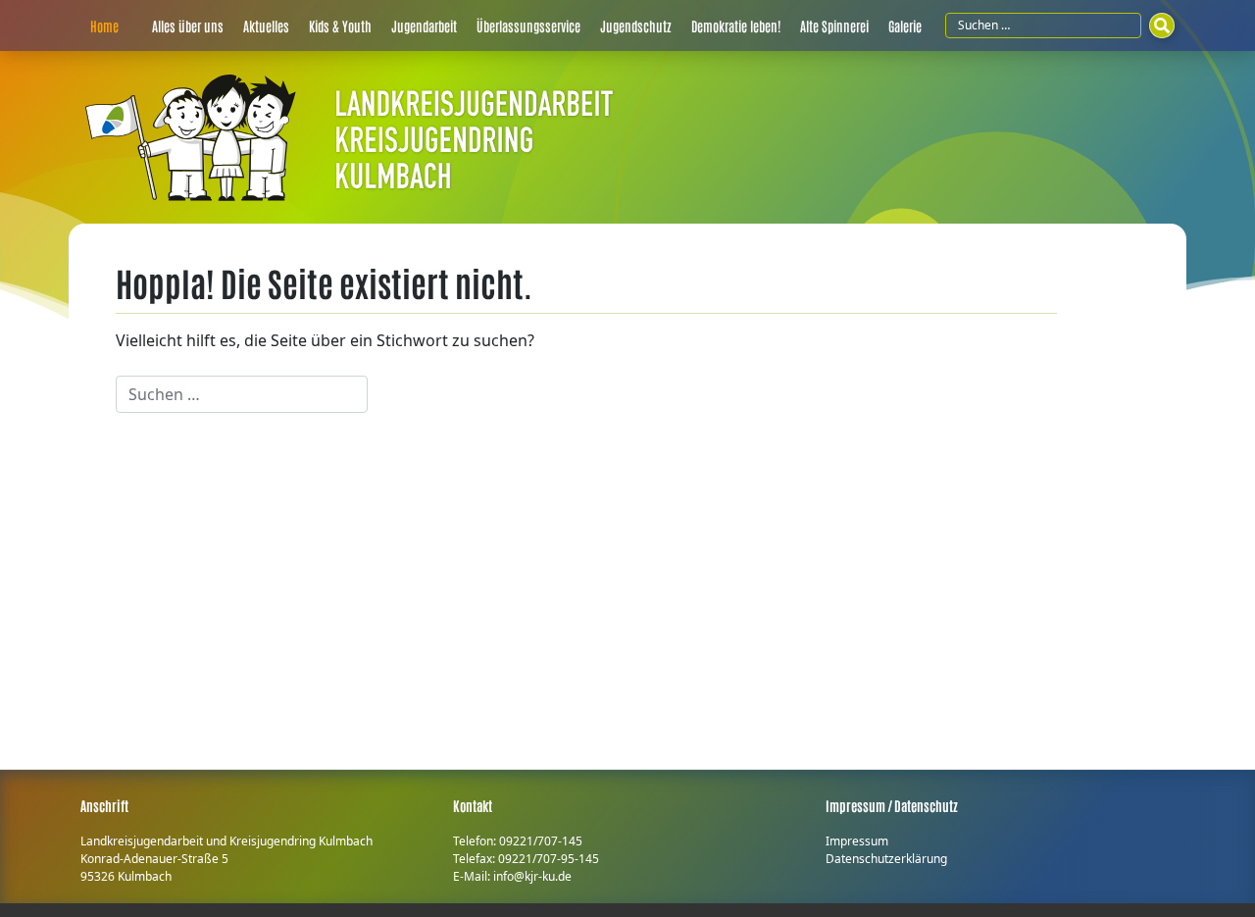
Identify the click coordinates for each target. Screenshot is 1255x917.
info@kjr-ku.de (532, 876)
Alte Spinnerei (834, 25)
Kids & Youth (340, 25)
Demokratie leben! (735, 25)
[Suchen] (1162, 25)
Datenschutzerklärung (886, 858)
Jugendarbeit (424, 25)
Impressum (857, 841)
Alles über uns (188, 25)
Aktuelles (266, 25)
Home (104, 25)
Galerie (905, 25)
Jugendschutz (636, 25)
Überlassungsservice (528, 25)
